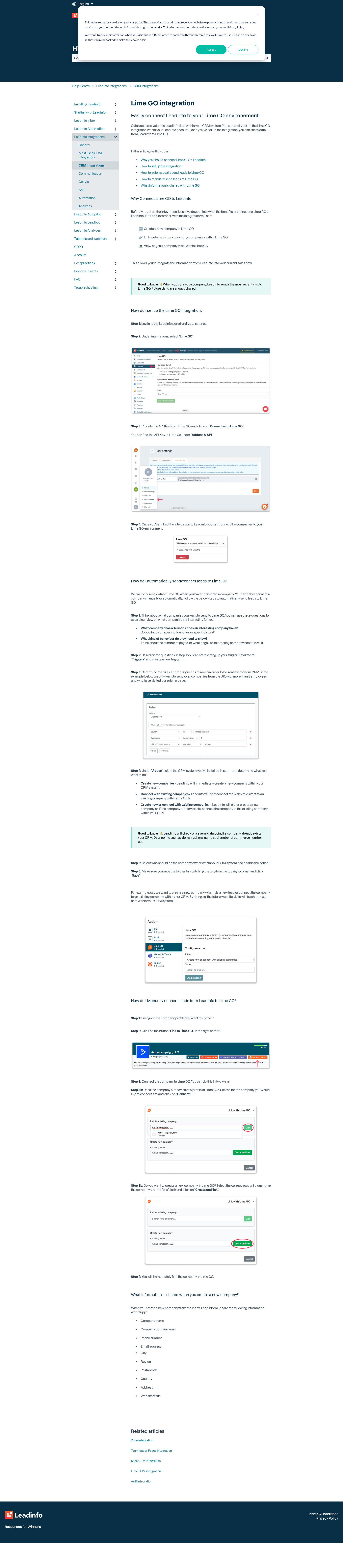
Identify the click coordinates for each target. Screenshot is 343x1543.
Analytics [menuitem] (85, 206)
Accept (211, 49)
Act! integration (141, 1481)
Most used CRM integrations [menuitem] (90, 155)
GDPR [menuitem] (78, 247)
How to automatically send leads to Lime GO (172, 172)
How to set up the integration (161, 166)
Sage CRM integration (146, 1460)
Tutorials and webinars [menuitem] (90, 238)
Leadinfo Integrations (111, 86)
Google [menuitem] (84, 181)
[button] (116, 105)
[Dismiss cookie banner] (257, 15)
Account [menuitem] (80, 255)
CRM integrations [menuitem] (91, 165)
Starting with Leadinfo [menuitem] (90, 112)
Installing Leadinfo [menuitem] (87, 104)
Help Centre (81, 86)
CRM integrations (146, 86)
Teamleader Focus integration (151, 1450)
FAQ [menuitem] (77, 279)
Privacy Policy (327, 1518)
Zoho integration (142, 1440)
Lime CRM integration (146, 1471)
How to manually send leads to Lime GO (169, 179)
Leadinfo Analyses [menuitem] (87, 230)
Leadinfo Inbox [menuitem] (84, 120)
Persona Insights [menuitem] (86, 271)
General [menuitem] (84, 145)
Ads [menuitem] (81, 190)
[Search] (267, 58)
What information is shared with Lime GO (170, 185)
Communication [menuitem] (90, 173)
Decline (243, 49)
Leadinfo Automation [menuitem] (89, 128)
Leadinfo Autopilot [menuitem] (87, 214)
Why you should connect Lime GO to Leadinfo (173, 160)
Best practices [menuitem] (84, 263)
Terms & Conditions (323, 1514)
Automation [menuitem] (87, 198)
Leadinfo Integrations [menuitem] (89, 137)
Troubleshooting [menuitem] (86, 287)
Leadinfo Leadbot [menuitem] (87, 222)
